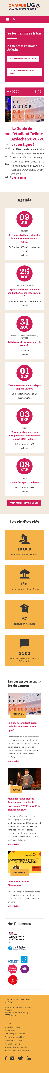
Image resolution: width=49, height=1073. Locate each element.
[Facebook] (6, 1059)
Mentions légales (12, 1027)
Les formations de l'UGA (23, 58)
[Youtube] (29, 1059)
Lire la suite (13, 761)
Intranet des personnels (16, 1047)
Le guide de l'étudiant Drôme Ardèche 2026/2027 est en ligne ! (23, 726)
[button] (14, 19)
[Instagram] (12, 1059)
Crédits (8, 1023)
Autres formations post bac (23, 71)
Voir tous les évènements (24, 503)
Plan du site (10, 1030)
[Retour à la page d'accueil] (24, 6)
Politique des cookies (14, 1037)
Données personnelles (15, 1033)
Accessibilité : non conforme (17, 1050)
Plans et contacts (12, 1044)
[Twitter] (20, 1059)
